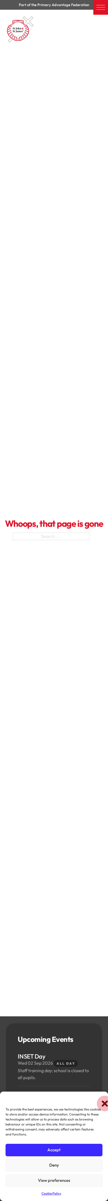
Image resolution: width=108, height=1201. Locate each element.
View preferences (54, 1180)
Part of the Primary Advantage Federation (54, 4)
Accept (54, 1149)
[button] (100, 7)
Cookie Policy (51, 1193)
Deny (54, 1165)
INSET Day (31, 1056)
